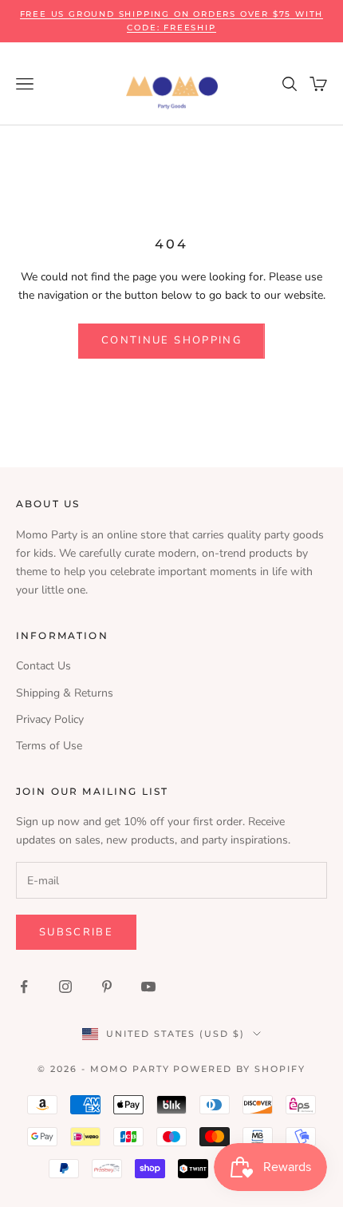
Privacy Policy (50, 719)
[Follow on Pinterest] (107, 987)
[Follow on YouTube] (148, 987)
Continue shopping (171, 340)
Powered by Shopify (239, 1068)
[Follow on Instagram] (65, 987)
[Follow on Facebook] (24, 987)
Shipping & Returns (64, 693)
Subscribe (76, 932)
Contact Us (43, 665)
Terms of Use (49, 745)
